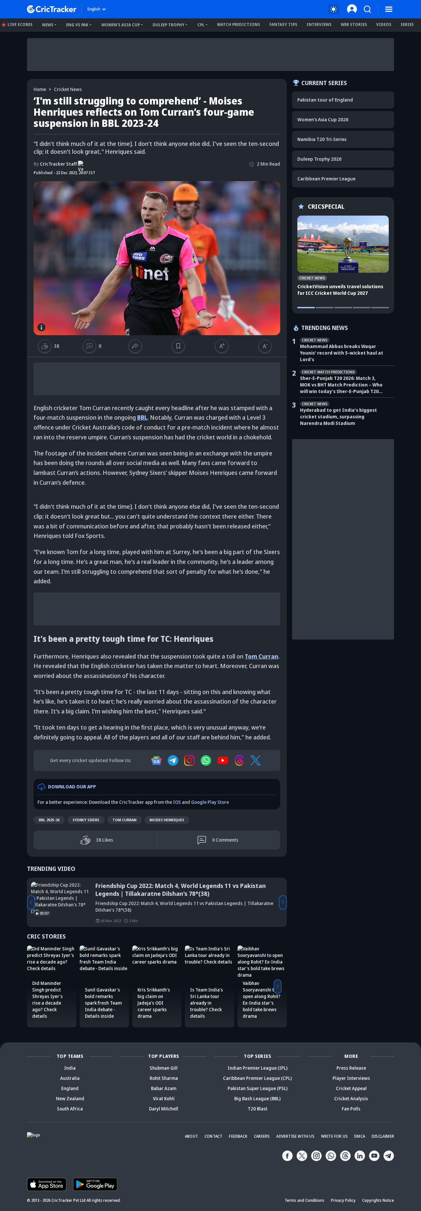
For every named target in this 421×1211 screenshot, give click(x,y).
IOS (177, 802)
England (70, 1088)
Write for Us (334, 1136)
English (93, 9)
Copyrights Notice (378, 1200)
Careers (262, 1136)
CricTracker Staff (55, 164)
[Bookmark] (178, 346)
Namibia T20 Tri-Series (321, 139)
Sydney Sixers (86, 819)
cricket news (68, 89)
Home (40, 89)
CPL (201, 25)
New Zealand (70, 1098)
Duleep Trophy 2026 (319, 159)
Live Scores (20, 24)
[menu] (389, 9)
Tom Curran (124, 819)
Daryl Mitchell (163, 1109)
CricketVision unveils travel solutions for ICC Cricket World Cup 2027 (340, 289)
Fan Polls (351, 1109)
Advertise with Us (295, 1136)
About (191, 1136)
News (47, 25)
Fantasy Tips (283, 24)
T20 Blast (257, 1109)
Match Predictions (238, 24)
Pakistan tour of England (325, 100)
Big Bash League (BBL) (257, 1098)
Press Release (351, 1068)
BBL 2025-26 (49, 819)
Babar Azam (163, 1088)
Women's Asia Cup (120, 25)
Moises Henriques (167, 819)
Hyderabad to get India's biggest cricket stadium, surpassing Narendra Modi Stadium (338, 416)
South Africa (70, 1109)
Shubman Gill (164, 1068)
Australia (70, 1078)
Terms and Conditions (304, 1200)
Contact (213, 1136)
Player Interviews (351, 1078)
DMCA (359, 1136)
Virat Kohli (164, 1098)
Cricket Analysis (351, 1098)
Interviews (319, 24)
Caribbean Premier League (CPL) (257, 1078)
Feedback (238, 1136)
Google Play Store (210, 802)
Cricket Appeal (351, 1088)
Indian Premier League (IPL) (257, 1068)
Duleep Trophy (169, 25)
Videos (383, 24)
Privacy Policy (343, 1200)
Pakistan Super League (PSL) (257, 1088)
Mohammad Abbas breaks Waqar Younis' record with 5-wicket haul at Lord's (341, 352)
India (70, 1068)
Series (407, 24)
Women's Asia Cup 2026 (322, 119)
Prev (31, 902)
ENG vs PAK (77, 25)
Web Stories (354, 24)
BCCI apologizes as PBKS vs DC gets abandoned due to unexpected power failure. (172, 889)
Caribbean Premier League (326, 178)
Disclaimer (383, 1136)
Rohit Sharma (164, 1078)
